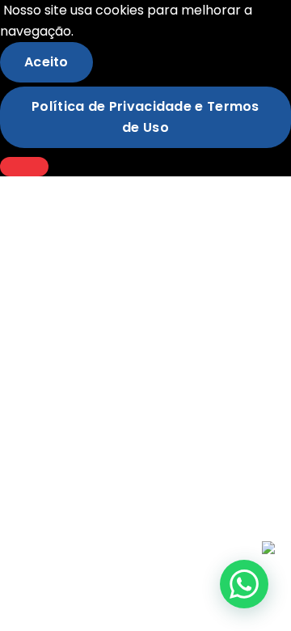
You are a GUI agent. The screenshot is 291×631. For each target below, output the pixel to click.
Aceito (46, 62)
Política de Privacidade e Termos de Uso (145, 117)
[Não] (24, 166)
